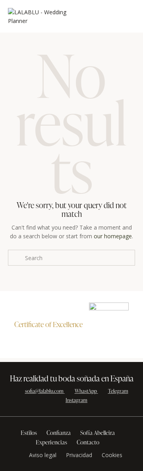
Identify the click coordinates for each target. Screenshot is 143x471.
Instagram (76, 400)
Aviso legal (42, 455)
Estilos (29, 433)
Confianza (58, 433)
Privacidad (79, 455)
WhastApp (86, 390)
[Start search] (16, 258)
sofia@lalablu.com (44, 390)
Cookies (112, 455)
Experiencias (51, 442)
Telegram (118, 390)
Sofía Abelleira (97, 433)
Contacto (88, 442)
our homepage (113, 236)
